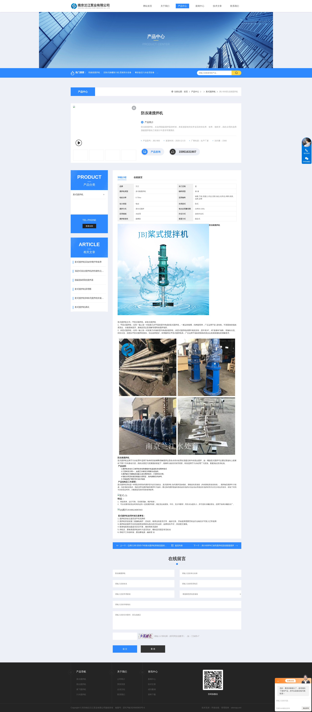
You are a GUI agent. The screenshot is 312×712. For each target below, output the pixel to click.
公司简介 (121, 679)
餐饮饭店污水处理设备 (144, 72)
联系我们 (234, 6)
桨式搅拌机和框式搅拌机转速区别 (90, 298)
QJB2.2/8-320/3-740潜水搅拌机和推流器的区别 (148, 545)
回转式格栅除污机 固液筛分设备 (117, 72)
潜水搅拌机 (81, 679)
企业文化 (121, 689)
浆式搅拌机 (211, 92)
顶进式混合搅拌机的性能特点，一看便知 (90, 271)
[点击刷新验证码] (145, 636)
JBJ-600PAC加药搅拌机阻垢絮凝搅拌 (217, 545)
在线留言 (138, 177)
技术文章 (217, 6)
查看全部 (89, 226)
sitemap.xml (236, 708)
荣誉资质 (121, 684)
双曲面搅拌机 (94, 72)
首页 (186, 92)
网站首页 (147, 6)
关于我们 (165, 6)
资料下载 (152, 694)
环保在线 (215, 708)
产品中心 (182, 6)
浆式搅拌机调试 (82, 307)
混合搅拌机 (81, 684)
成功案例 (152, 689)
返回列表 (179, 545)
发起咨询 (306, 708)
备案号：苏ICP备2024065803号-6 (130, 708)
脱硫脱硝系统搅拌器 (84, 280)
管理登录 (225, 708)
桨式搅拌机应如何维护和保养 (88, 262)
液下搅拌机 (81, 689)
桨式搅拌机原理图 (83, 289)
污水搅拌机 (81, 694)
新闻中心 (199, 6)
